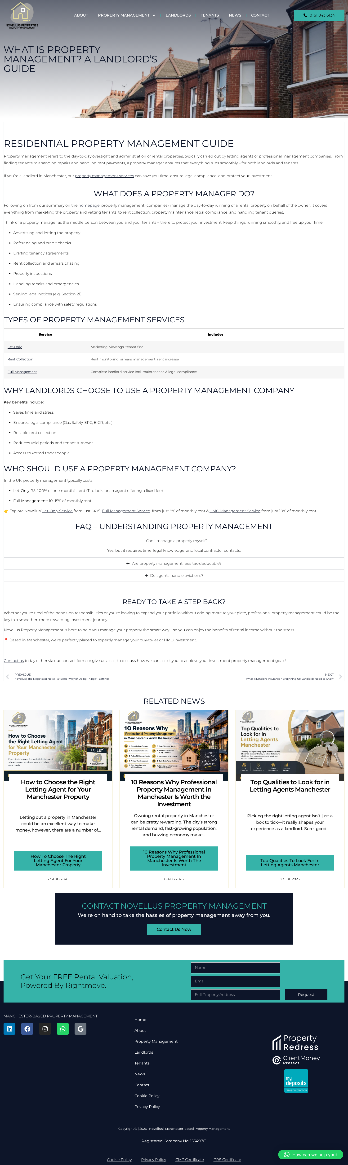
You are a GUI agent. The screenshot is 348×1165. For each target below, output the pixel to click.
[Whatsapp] (63, 1029)
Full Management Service (126, 511)
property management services (104, 176)
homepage (89, 205)
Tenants (210, 15)
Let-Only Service (57, 511)
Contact (260, 15)
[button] (310, 1154)
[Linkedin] (9, 1029)
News (235, 15)
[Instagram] (45, 1029)
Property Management (124, 15)
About (81, 15)
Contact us (14, 660)
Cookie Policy (147, 1096)
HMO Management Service (235, 511)
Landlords (178, 15)
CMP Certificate (189, 1159)
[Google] (80, 1029)
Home (140, 1019)
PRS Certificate (227, 1159)
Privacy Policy (147, 1106)
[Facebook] (27, 1029)
